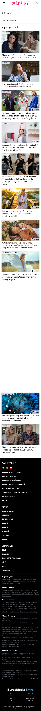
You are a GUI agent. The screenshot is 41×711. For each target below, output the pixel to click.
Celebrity (6, 515)
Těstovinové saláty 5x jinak (9, 602)
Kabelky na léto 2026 (17, 594)
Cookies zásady (8, 496)
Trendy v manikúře (7, 590)
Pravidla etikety (6, 579)
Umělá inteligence (28, 592)
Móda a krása (8, 511)
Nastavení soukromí (11, 488)
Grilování (17, 583)
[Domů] (20, 3)
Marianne (6, 554)
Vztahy (5, 507)
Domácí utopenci (14, 612)
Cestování (9, 581)
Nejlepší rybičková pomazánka (16, 606)
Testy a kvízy (26, 579)
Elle (4, 550)
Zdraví (5, 523)
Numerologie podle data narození (22, 581)
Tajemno (6, 535)
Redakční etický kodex (11, 480)
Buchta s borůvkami (8, 608)
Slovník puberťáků (16, 579)
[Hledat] (37, 3)
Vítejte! (12, 583)
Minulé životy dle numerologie (21, 590)
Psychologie (7, 519)
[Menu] (4, 3)
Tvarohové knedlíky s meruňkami (16, 604)
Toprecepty (7, 570)
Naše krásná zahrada (11, 558)
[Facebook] (3, 468)
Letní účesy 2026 (29, 594)
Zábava (5, 527)
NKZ (11, 698)
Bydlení (5, 531)
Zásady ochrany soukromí (13, 484)
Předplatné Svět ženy (11, 472)
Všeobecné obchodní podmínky (15, 492)
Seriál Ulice (18, 592)
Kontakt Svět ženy (10, 476)
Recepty (5, 539)
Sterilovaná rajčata (23, 602)
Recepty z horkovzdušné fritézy (28, 612)
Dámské (30, 696)
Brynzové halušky (30, 606)
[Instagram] (7, 468)
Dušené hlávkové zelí (8, 610)
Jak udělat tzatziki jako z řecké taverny (25, 608)
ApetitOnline (7, 546)
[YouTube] (11, 468)
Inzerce (5, 500)
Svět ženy (11, 696)
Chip (4, 562)
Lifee (4, 566)
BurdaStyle (30, 698)
